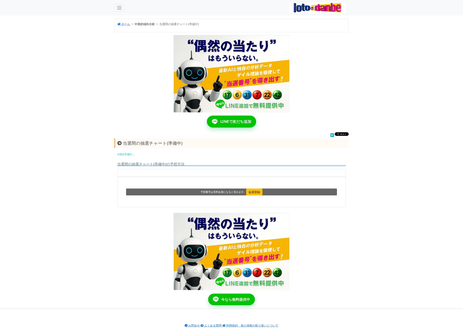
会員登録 (254, 192)
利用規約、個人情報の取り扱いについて (252, 325)
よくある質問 (212, 325)
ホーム (125, 24)
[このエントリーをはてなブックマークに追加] (332, 135)
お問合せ (194, 325)
